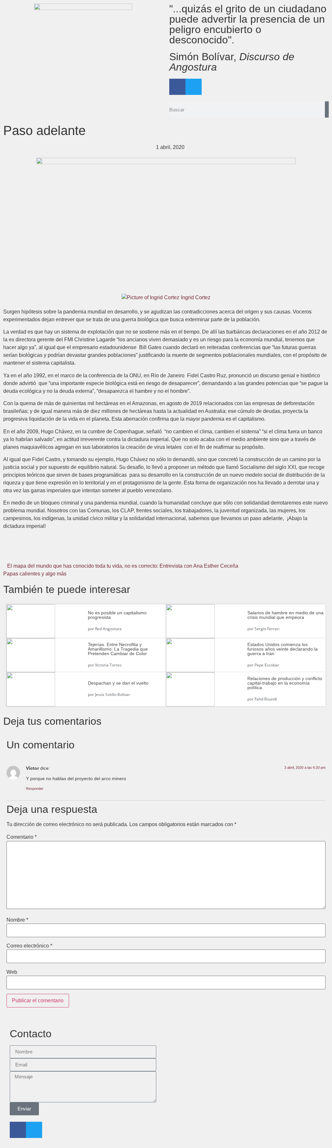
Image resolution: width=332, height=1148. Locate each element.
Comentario (21, 837)
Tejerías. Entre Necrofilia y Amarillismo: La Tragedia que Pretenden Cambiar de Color (118, 649)
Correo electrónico (29, 946)
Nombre (17, 920)
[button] (57, 552)
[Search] (327, 109)
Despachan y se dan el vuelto (118, 683)
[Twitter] (193, 87)
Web (11, 972)
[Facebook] (177, 87)
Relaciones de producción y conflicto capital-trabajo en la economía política (284, 683)
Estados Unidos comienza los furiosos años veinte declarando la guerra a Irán (282, 649)
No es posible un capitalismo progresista (117, 615)
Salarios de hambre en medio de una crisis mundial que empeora (285, 615)
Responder (34, 788)
